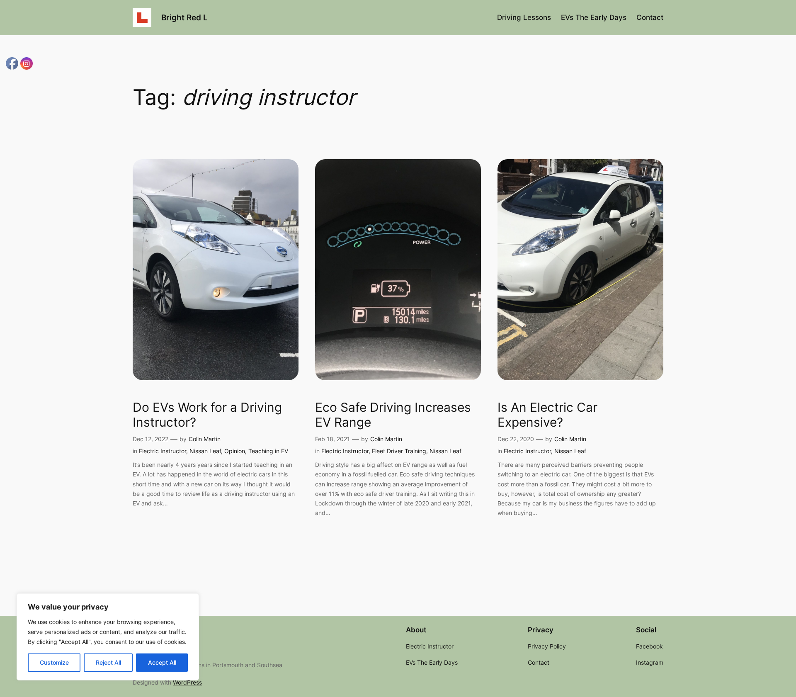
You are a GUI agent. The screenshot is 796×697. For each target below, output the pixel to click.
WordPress (187, 682)
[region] (108, 636)
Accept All (162, 662)
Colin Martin (205, 438)
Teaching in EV (268, 450)
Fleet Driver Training (399, 450)
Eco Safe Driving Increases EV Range (393, 415)
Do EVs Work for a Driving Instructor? (207, 415)
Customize (54, 662)
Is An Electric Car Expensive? (547, 415)
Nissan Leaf (205, 450)
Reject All (108, 662)
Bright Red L (184, 17)
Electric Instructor (162, 450)
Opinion (234, 450)
